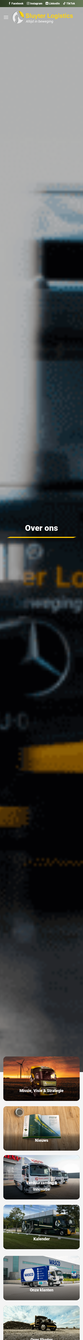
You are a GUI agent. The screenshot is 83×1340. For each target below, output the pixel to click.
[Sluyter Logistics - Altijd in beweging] (42, 17)
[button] (6, 17)
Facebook (17, 3)
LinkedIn (54, 3)
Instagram (35, 3)
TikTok (70, 3)
